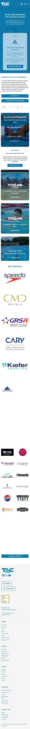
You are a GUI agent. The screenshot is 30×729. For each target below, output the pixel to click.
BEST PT (3, 658)
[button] (25, 4)
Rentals (3, 674)
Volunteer (3, 719)
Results (3, 672)
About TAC (4, 624)
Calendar (3, 669)
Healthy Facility (5, 653)
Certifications (4, 696)
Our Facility (4, 649)
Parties (3, 698)
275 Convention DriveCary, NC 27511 (7, 614)
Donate (3, 712)
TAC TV (3, 680)
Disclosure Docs (5, 639)
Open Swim (4, 651)
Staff (2, 629)
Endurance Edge (5, 660)
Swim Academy (5, 692)
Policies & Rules (5, 637)
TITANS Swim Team (6, 690)
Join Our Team (5, 633)
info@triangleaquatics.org (8, 610)
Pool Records (4, 676)
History (3, 635)
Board (2, 631)
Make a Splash (5, 701)
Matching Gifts (5, 714)
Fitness (3, 694)
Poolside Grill (4, 656)
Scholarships (4, 703)
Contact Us (4, 627)
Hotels (3, 678)
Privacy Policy (4, 725)
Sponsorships (4, 717)
